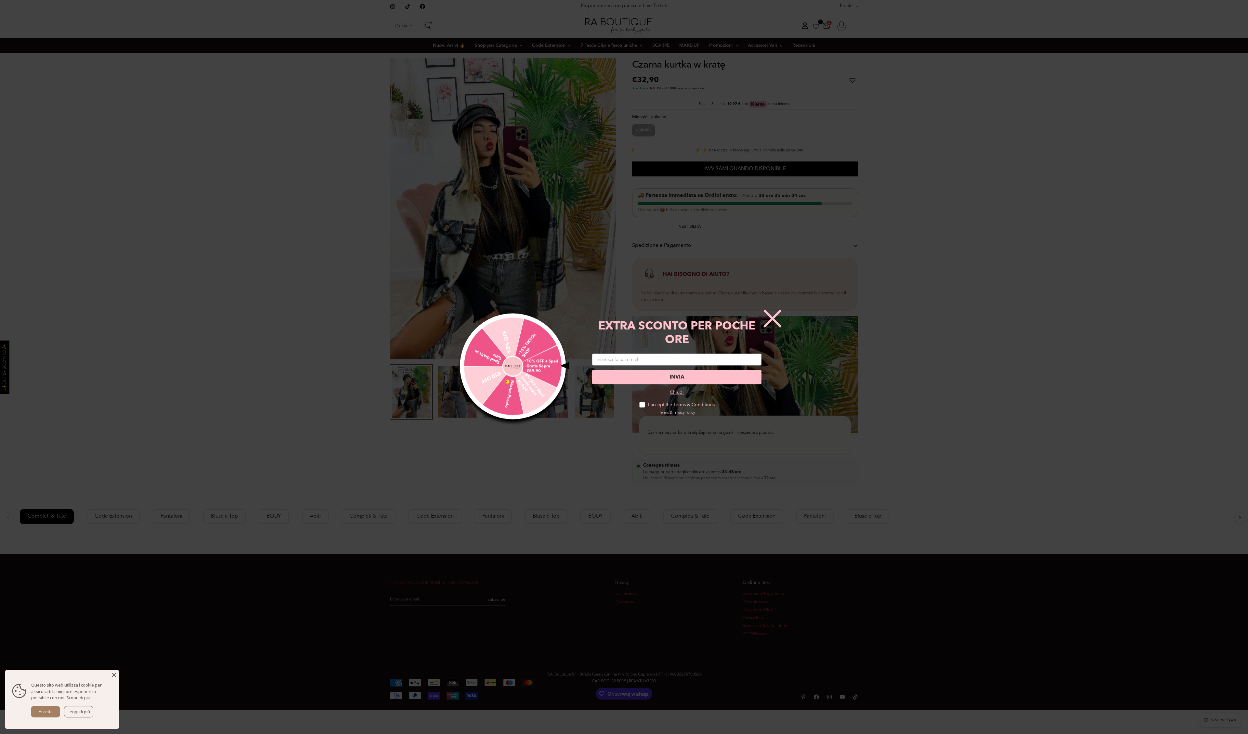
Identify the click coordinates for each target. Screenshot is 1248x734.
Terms (664, 413)
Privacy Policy (684, 413)
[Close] (114, 675)
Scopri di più (78, 698)
